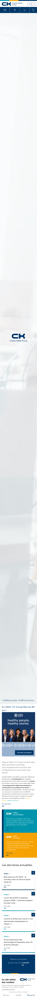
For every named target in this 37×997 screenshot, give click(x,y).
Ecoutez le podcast (24, 753)
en (34, 4)
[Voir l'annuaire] (25, 10)
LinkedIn (25, 963)
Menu (33, 9)
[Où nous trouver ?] (15, 10)
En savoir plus (6, 804)
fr (29, 4)
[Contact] (5, 10)
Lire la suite (7, 885)
